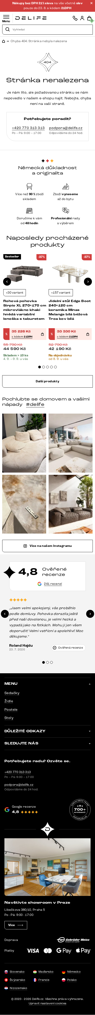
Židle (8, 701)
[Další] (88, 282)
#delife (35, 404)
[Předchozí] (7, 282)
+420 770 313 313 (28, 128)
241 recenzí (53, 584)
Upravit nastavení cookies (47, 1003)
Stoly (8, 718)
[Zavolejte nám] (75, 18)
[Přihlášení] (82, 18)
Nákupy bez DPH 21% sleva (33, 3)
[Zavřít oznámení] (91, 3)
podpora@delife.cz (65, 128)
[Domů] (30, 18)
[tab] (39, 367)
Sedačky (12, 693)
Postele (11, 709)
